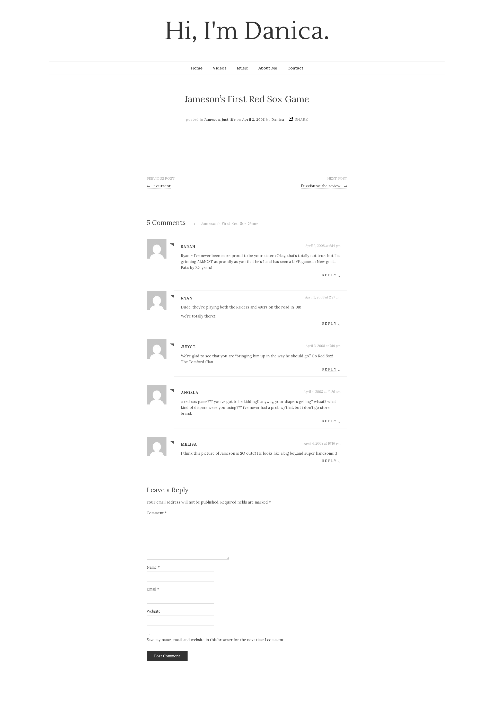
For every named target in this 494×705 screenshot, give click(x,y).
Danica (277, 119)
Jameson (212, 119)
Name (153, 567)
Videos (219, 68)
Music (242, 68)
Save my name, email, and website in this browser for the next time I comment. (215, 640)
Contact (295, 68)
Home (196, 68)
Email (153, 589)
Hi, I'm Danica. (247, 31)
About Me (267, 68)
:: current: (159, 186)
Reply (329, 275)
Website (154, 611)
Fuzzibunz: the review (324, 186)
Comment (156, 513)
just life (229, 119)
